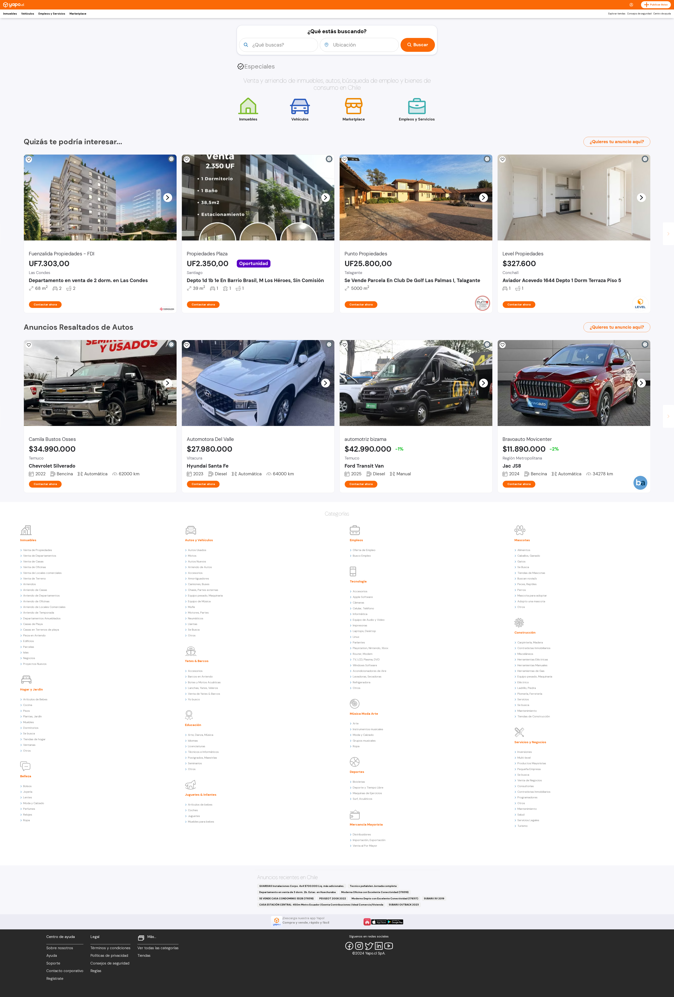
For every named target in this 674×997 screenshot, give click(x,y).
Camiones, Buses (198, 584)
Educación (193, 725)
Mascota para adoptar (532, 595)
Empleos (356, 540)
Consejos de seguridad (639, 13)
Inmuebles (10, 13)
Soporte (53, 963)
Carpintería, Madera (530, 642)
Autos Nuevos (197, 561)
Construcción (525, 632)
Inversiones (524, 752)
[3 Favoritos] (187, 159)
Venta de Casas (33, 561)
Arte (356, 723)
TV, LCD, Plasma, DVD (366, 659)
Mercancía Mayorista (366, 824)
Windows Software (365, 665)
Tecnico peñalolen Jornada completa (373, 886)
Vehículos (27, 13)
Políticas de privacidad (109, 955)
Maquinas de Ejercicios (367, 793)
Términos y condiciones (110, 948)
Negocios (29, 658)
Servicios (523, 699)
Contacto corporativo (64, 970)
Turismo (522, 826)
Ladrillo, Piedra (526, 688)
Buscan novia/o (527, 578)
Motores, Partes (198, 612)
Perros (521, 590)
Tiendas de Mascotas (531, 573)
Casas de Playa (33, 624)
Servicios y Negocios (530, 742)
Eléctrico (523, 682)
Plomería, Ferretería (529, 694)
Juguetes (194, 816)
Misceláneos (525, 654)
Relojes (27, 814)
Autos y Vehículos (199, 540)
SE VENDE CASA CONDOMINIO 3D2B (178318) (286, 898)
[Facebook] (349, 946)
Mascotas (522, 540)
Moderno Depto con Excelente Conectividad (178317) (385, 898)
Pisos (26, 711)
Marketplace (78, 13)
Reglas (95, 970)
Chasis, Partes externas (203, 590)
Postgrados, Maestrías (202, 758)
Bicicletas (359, 782)
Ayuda (51, 955)
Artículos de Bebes (35, 699)
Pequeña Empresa (529, 769)
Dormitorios (30, 728)
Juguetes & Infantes (200, 795)
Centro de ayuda (662, 13)
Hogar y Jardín (31, 689)
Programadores (527, 797)
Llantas (192, 624)
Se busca (29, 733)
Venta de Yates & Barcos (204, 694)
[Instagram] (359, 946)
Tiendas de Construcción (533, 716)
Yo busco (194, 699)
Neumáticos (195, 618)
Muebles (28, 722)
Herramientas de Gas (530, 671)
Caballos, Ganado (528, 556)
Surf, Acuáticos (362, 799)
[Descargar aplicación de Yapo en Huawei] (367, 922)
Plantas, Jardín (32, 716)
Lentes (27, 797)
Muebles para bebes (201, 821)
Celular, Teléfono (363, 608)
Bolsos (27, 786)
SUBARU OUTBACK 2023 (404, 904)
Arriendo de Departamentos (41, 595)
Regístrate (54, 978)
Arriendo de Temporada (38, 612)
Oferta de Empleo (364, 550)
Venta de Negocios (529, 780)
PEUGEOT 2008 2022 (332, 898)
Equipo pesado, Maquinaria (205, 595)
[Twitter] (369, 946)
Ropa (26, 820)
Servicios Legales (528, 820)
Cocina (27, 705)
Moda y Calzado (33, 803)
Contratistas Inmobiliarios (533, 648)
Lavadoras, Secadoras (367, 676)
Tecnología (358, 581)
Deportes (357, 772)
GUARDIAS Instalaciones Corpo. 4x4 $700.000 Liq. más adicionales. (301, 886)
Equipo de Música (199, 601)
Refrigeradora (361, 682)
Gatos (521, 561)
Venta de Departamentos (39, 556)
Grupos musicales (364, 740)
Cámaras (358, 602)
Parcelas (28, 647)
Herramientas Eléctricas (532, 659)
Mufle (191, 607)
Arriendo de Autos (200, 567)
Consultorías (525, 786)
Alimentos (523, 550)
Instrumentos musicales (368, 729)
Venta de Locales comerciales (42, 573)
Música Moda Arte (364, 714)
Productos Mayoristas (531, 763)
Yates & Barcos (197, 661)
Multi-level (524, 758)
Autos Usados (197, 550)
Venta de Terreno (34, 578)
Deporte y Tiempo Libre (368, 787)
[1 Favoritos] (29, 159)
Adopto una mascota (531, 601)
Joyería (27, 792)
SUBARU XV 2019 (434, 898)
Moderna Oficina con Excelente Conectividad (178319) (375, 892)
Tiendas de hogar (34, 739)
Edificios (28, 641)
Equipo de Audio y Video (369, 620)
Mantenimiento (527, 711)
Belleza (25, 776)
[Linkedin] (379, 946)
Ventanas (29, 745)
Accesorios (195, 573)
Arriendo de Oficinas (36, 601)
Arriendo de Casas (35, 590)
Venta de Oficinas (34, 567)
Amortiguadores (198, 578)
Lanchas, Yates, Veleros (203, 688)
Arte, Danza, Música (200, 735)
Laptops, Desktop (364, 631)
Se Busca (194, 629)
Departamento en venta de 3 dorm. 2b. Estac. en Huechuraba (297, 892)
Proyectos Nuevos (35, 664)
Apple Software (363, 597)
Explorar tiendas (616, 13)
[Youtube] (389, 946)
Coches (193, 810)
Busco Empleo (362, 556)
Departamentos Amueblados (42, 618)
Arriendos (29, 584)
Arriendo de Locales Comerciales (44, 607)
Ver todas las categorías (158, 948)
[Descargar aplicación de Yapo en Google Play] (395, 921)
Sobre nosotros (59, 948)
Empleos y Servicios (51, 13)
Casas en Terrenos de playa (41, 629)
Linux (356, 637)
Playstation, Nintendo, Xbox (370, 648)
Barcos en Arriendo (200, 676)
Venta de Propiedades (37, 550)
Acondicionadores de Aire (369, 671)
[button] (167, 197)
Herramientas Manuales (532, 665)
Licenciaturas (196, 746)
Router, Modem (362, 654)
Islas (26, 652)
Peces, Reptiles (527, 584)
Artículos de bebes (200, 804)
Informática (360, 614)
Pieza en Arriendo (34, 635)
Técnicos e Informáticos (203, 752)
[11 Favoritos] (344, 345)
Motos (192, 556)
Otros (27, 750)
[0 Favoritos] (344, 159)
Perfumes (29, 809)
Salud (520, 814)
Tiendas (143, 955)
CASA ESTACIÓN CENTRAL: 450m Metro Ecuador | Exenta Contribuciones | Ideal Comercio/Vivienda (321, 904)
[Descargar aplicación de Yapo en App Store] (379, 921)
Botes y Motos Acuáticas (204, 682)
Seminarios (195, 763)
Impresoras (360, 625)
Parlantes (359, 642)
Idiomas (193, 740)
